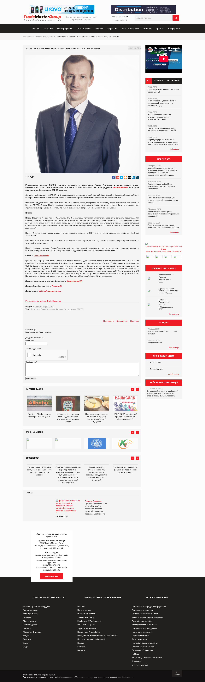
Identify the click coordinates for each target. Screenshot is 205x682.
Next (137, 389)
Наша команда (84, 610)
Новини (35, 28)
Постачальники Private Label (145, 614)
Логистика (35, 309)
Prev (132, 389)
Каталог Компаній (130, 28)
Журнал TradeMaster (87, 628)
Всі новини (174, 232)
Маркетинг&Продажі (32, 632)
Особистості (33, 458)
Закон (25, 643)
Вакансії (81, 650)
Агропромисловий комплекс (144, 625)
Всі (148, 80)
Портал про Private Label (88, 632)
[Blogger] (125, 177)
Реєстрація (122, 16)
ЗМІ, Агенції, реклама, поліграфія (147, 657)
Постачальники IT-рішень (143, 646)
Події (25, 646)
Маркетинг (112, 28)
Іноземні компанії (140, 665)
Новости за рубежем (45, 36)
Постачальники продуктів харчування (149, 606)
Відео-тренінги (29, 621)
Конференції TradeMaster (89, 621)
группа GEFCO (77, 309)
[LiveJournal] (137, 177)
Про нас (81, 606)
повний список (173, 374)
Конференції (174, 28)
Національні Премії (86, 625)
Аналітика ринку (30, 610)
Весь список (121, 321)
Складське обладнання (142, 650)
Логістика (147, 28)
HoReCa (135, 654)
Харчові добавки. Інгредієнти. (145, 643)
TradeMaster (28, 36)
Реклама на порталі (86, 614)
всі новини (174, 149)
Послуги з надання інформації (91, 639)
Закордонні (173, 80)
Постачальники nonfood (142, 610)
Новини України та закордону (36, 606)
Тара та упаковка (139, 639)
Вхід (113, 16)
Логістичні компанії (140, 635)
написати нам (51, 576)
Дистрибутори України (142, 621)
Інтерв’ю (27, 617)
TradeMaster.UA (120, 187)
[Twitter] (121, 177)
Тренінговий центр (85, 617)
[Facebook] (113, 177)
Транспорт (136, 661)
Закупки (26, 635)
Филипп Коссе (62, 309)
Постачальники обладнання (144, 628)
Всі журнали (174, 314)
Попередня (108, 321)
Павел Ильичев (48, 309)
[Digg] (129, 177)
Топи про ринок (64, 28)
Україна (158, 80)
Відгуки (80, 643)
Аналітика (48, 28)
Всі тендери (174, 347)
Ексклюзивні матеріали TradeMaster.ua (43, 301)
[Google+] (117, 177)
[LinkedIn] (133, 177)
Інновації (99, 28)
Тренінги (160, 28)
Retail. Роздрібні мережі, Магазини (147, 617)
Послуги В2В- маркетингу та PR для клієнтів (97, 635)
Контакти (81, 646)
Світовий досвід (83, 28)
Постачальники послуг (142, 632)
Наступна (134, 321)
